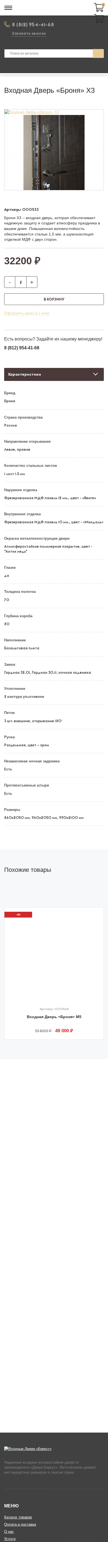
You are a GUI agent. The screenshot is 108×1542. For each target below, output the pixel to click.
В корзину (54, 299)
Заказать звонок (29, 33)
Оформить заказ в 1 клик (26, 313)
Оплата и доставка (20, 1524)
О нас (9, 1532)
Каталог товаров (18, 1517)
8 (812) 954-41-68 (33, 24)
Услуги (10, 1539)
